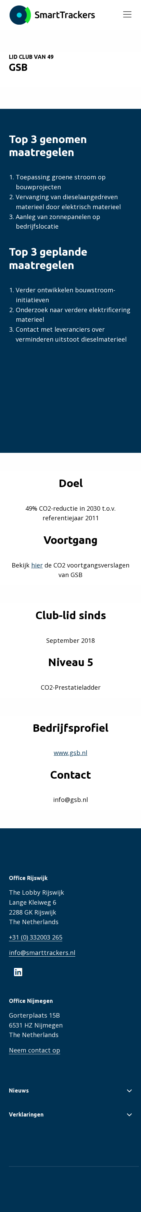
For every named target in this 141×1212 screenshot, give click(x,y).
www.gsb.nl (70, 753)
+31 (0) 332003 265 (35, 937)
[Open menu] (124, 15)
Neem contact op (34, 1050)
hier (37, 565)
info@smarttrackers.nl (42, 952)
